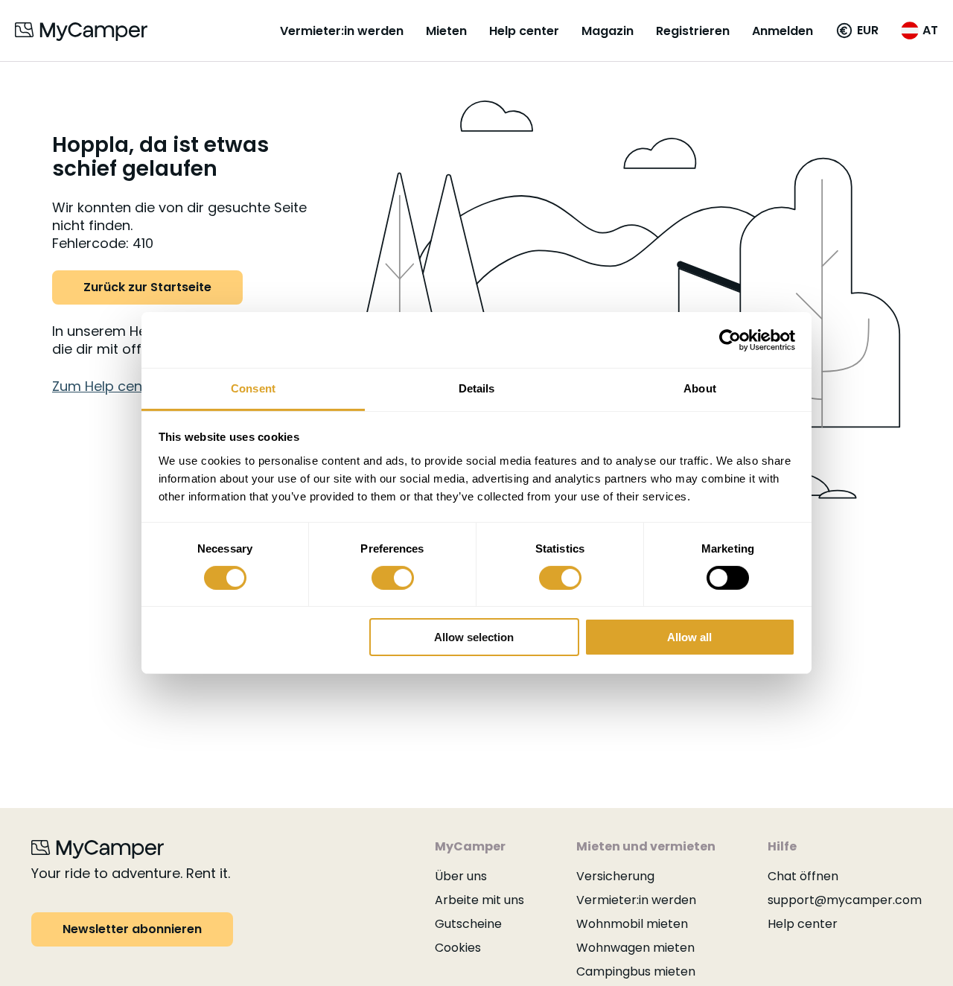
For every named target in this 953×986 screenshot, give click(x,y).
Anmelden (782, 30)
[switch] (393, 578)
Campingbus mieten (635, 971)
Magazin (607, 30)
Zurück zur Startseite (147, 287)
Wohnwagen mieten (635, 947)
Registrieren (693, 30)
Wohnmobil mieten (632, 923)
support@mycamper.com (845, 900)
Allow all (689, 638)
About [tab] (699, 388)
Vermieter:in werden (342, 30)
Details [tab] (477, 388)
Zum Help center (106, 386)
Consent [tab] (253, 388)
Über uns (461, 876)
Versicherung (615, 876)
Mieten (446, 30)
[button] (857, 30)
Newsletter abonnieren (132, 929)
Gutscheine (468, 923)
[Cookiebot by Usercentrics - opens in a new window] (730, 339)
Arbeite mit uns (479, 900)
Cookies (458, 947)
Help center (524, 30)
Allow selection (474, 638)
